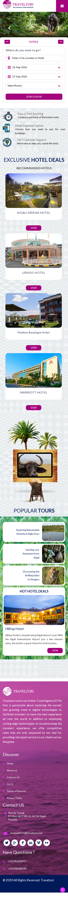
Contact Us (13, 777)
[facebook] (22, 842)
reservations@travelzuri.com (26, 832)
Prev (7, 42)
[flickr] (46, 842)
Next (60, 42)
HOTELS (33, 41)
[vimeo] (38, 842)
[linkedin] (30, 842)
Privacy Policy (14, 797)
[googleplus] (14, 842)
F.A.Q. (10, 784)
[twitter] (6, 842)
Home (10, 763)
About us (12, 770)
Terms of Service (16, 791)
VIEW (34, 227)
